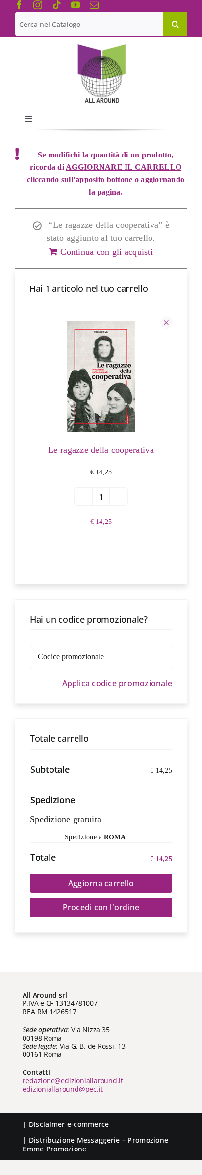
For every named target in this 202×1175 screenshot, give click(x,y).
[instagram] (37, 4)
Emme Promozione (54, 1148)
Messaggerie (98, 1140)
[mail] (94, 4)
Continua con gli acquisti (106, 252)
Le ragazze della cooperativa (101, 450)
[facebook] (19, 4)
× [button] (166, 322)
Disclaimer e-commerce (69, 1124)
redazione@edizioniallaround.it (73, 1080)
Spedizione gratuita (65, 819)
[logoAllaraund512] (101, 47)
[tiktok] (56, 4)
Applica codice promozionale (117, 683)
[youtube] (75, 4)
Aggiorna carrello (101, 883)
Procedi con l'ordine (101, 907)
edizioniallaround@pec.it (62, 1089)
